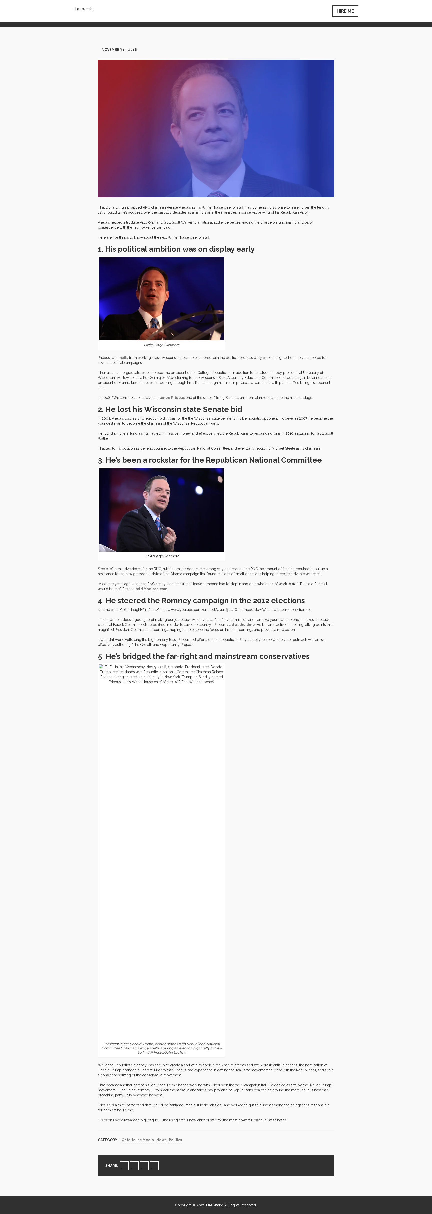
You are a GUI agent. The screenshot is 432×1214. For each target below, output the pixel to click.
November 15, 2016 (119, 50)
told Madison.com (152, 589)
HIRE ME (345, 11)
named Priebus (171, 398)
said (110, 1105)
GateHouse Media (138, 1140)
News (161, 1140)
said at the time (241, 625)
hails (124, 358)
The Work (214, 1205)
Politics (175, 1140)
